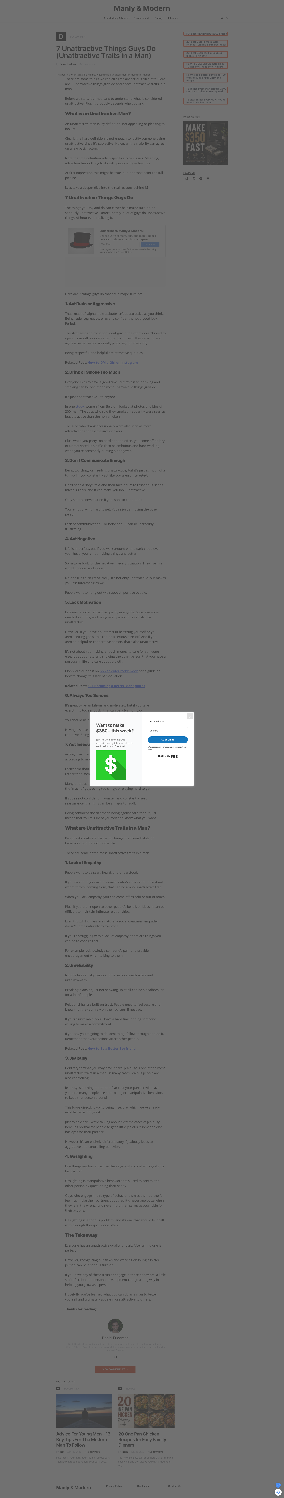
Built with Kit (168, 756)
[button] (116, 765)
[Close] (190, 716)
